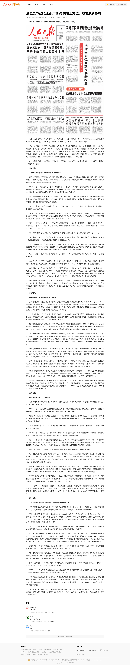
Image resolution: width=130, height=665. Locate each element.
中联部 (40, 649)
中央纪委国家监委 (26, 649)
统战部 (35, 649)
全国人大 (62, 649)
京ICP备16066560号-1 (54, 660)
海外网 (34, 654)
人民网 (22, 654)
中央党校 (43, 652)
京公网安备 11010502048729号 (39, 660)
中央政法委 (47, 649)
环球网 (28, 654)
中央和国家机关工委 (33, 652)
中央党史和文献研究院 (54, 652)
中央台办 (55, 649)
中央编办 (23, 652)
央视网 (40, 654)
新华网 (46, 654)
